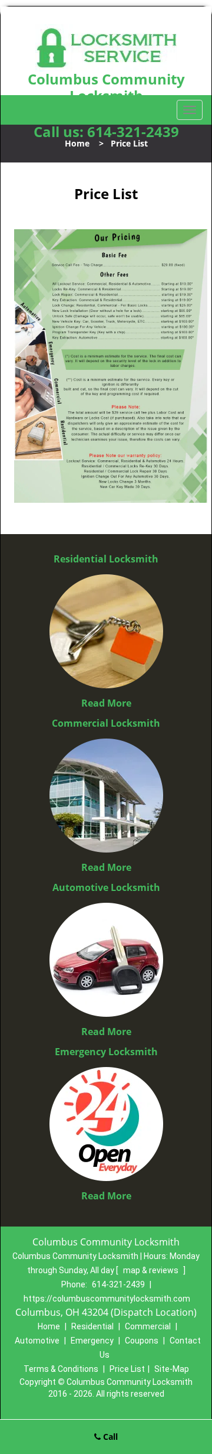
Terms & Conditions (61, 1369)
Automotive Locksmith (106, 887)
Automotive (37, 1340)
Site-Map (171, 1369)
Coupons (141, 1340)
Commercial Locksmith (106, 723)
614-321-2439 (133, 131)
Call (109, 1436)
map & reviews (151, 1270)
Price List (127, 1369)
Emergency (92, 1340)
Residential (92, 1326)
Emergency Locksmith (106, 1051)
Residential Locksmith (106, 558)
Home (77, 143)
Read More (106, 703)
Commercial (148, 1326)
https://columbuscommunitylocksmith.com (107, 1298)
